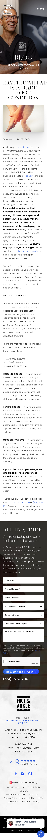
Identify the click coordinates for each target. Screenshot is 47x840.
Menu (40, 8)
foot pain (28, 176)
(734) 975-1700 (15, 678)
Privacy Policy (10, 798)
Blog (26, 718)
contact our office (20, 503)
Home (17, 718)
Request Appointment (19, 671)
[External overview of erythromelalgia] (23, 118)
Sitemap (33, 795)
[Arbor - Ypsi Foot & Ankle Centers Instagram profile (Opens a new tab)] (22, 774)
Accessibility (27, 798)
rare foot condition (24, 147)
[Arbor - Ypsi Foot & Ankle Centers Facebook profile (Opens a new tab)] (16, 774)
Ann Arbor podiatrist (28, 251)
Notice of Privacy (30, 802)
